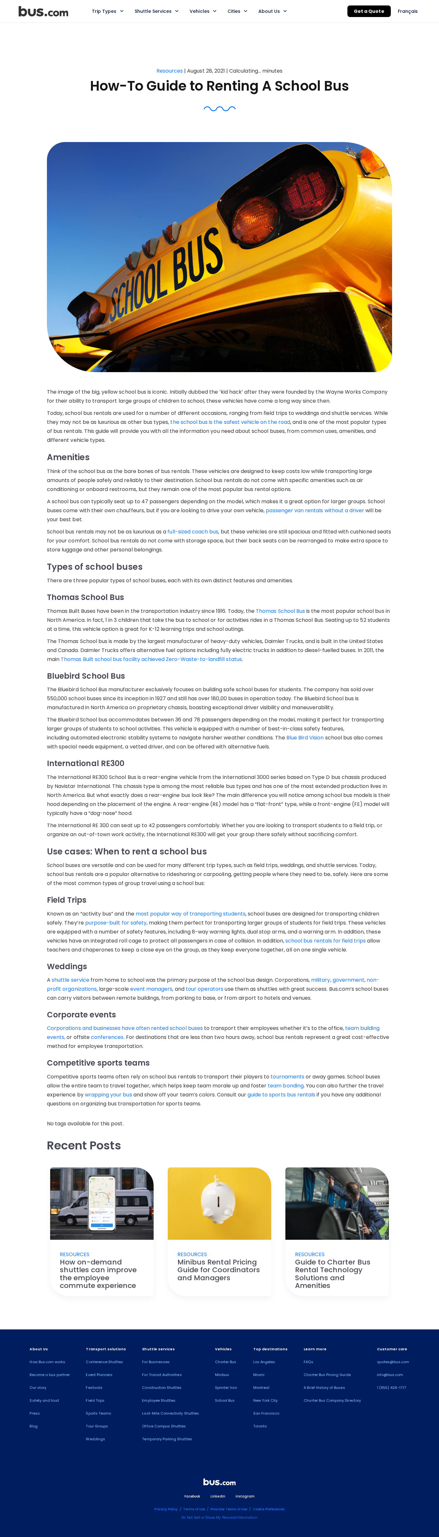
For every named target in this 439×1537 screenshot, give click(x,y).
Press (35, 1413)
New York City (265, 1400)
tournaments (287, 1076)
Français (408, 11)
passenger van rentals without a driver (315, 510)
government (349, 980)
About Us (269, 11)
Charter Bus (226, 1361)
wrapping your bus (108, 1094)
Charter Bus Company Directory (332, 1400)
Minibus (222, 1374)
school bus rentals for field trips (325, 940)
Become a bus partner (50, 1374)
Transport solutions (106, 1349)
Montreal (261, 1387)
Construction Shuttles (162, 1387)
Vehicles (199, 11)
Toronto (260, 1426)
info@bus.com (390, 1374)
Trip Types (104, 11)
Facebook (192, 1496)
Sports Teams (98, 1413)
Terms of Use (194, 1509)
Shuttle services (158, 1349)
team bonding (286, 1085)
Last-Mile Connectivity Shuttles (170, 1413)
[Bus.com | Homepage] (219, 1483)
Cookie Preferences (269, 1509)
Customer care (392, 1349)
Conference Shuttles (104, 1361)
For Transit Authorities (162, 1374)
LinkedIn (218, 1496)
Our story (38, 1387)
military (320, 980)
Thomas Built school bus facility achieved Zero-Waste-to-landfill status (151, 659)
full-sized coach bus (192, 531)
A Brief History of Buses (324, 1387)
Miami (258, 1374)
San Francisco (266, 1413)
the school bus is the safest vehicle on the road (230, 422)
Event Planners (99, 1374)
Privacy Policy (166, 1509)
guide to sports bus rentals (281, 1094)
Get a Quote (369, 11)
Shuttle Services (153, 11)
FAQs (308, 1361)
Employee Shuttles (158, 1400)
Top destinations (270, 1349)
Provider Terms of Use (229, 1509)
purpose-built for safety (116, 922)
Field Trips (95, 1400)
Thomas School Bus (280, 611)
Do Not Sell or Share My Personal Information (219, 1517)
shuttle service (70, 980)
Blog (33, 1426)
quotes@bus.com (393, 1361)
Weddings (95, 1439)
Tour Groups (97, 1426)
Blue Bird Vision (305, 737)
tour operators (205, 989)
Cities (234, 11)
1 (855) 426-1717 (391, 1387)
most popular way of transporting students (191, 913)
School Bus (225, 1400)
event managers (151, 989)
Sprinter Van (226, 1387)
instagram (245, 1496)
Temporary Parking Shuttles (167, 1439)
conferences (107, 1037)
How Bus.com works (47, 1361)
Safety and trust (44, 1400)
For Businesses (156, 1361)
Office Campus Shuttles (164, 1426)
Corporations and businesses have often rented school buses (125, 1028)
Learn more (315, 1349)
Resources (170, 71)
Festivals (94, 1387)
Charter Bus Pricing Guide (327, 1374)
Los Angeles (264, 1361)
